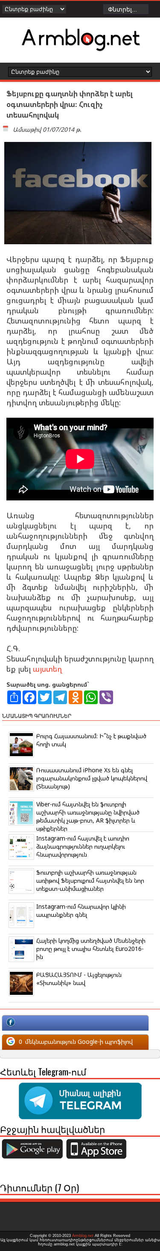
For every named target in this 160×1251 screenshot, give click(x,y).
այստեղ (47, 669)
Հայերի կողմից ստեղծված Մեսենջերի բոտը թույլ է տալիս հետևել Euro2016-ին (90, 948)
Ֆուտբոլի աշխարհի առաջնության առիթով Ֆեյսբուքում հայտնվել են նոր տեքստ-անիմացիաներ (90, 880)
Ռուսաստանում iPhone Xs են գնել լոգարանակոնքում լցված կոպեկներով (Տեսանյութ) (91, 778)
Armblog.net (82, 1236)
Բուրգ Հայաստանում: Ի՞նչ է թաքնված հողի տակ (91, 740)
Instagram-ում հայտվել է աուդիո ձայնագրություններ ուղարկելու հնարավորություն (82, 846)
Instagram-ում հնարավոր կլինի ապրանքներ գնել (81, 910)
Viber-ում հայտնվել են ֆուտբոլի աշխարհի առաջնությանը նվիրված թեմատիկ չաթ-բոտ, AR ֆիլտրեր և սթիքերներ (88, 816)
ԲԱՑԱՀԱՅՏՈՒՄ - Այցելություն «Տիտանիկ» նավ (79, 979)
